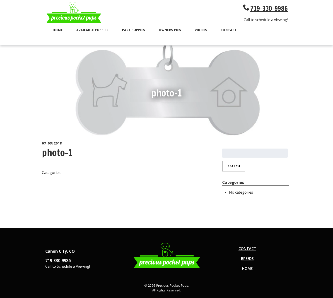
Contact (229, 30)
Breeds (247, 258)
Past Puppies (133, 30)
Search (234, 166)
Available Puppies (92, 30)
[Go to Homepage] (73, 21)
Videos (201, 30)
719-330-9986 (269, 8)
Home (58, 30)
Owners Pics (170, 30)
